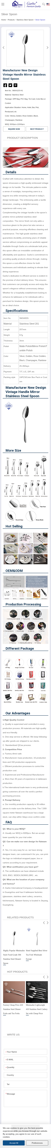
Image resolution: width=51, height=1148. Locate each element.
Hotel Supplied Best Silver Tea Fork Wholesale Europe (36, 955)
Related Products (20, 917)
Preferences (37, 1143)
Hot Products (17, 971)
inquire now (14, 129)
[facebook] (5, 85)
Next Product (37, 129)
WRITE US (13, 1034)
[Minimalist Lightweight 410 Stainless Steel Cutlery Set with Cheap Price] (37, 992)
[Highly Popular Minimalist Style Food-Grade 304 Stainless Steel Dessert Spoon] (14, 938)
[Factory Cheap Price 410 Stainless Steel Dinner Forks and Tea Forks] (14, 992)
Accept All (13, 1143)
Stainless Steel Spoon (24, 20)
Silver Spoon (40, 20)
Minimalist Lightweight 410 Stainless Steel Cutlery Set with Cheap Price (36, 1009)
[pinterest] (15, 85)
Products (11, 20)
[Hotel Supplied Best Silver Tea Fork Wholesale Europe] (37, 938)
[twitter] (10, 85)
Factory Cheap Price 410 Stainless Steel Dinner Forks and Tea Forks (13, 1009)
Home (3, 20)
